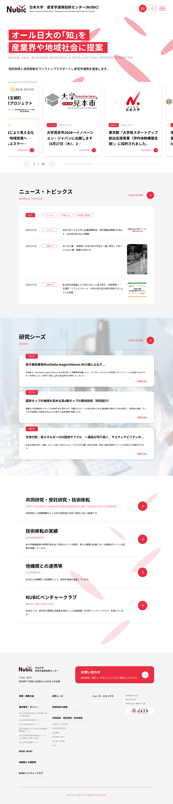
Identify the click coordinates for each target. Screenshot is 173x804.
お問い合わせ (143, 8)
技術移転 (55, 732)
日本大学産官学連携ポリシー (30, 720)
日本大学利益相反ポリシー (29, 742)
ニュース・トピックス (103, 696)
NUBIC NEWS (84, 215)
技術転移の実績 (59, 706)
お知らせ (65, 215)
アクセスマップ (131, 695)
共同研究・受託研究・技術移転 (67, 717)
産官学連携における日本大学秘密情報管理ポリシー (33, 730)
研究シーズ (57, 696)
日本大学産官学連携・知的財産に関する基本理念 (33, 714)
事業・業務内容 (26, 696)
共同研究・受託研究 (60, 724)
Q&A (54, 745)
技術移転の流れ (58, 737)
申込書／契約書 (58, 741)
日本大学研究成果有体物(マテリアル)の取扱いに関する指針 (32, 736)
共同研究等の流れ (59, 728)
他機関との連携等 (27, 762)
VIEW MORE (135, 195)
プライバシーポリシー (134, 703)
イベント (50, 215)
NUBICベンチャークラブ (31, 773)
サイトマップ (130, 699)
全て (30, 215)
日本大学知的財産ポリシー (29, 724)
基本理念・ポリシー (28, 706)
